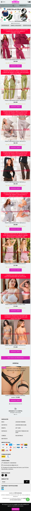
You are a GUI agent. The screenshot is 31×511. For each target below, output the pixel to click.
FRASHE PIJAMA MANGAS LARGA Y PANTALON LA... (15, 59)
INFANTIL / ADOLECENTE (16, 25)
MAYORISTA (4, 438)
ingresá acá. (26, 498)
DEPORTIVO (4, 425)
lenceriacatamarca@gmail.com (10, 465)
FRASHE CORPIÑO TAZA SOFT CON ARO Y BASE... (15, 304)
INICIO (3, 422)
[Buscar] (13, 5)
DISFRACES (4, 431)
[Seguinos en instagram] (3, 475)
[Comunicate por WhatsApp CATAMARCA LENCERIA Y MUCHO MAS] (27, 499)
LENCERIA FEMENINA (20, 422)
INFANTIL (4, 428)
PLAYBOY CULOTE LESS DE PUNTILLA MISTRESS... (15, 395)
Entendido (15, 509)
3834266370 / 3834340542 (9, 462)
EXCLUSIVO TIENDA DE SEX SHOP (22, 431)
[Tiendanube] (15, 493)
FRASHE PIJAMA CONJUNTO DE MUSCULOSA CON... (15, 263)
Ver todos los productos (15, 357)
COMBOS (4, 435)
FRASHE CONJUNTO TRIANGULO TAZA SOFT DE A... (15, 345)
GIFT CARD (18, 428)
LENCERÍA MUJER (5, 25)
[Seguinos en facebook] (6, 475)
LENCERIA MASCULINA (20, 425)
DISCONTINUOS (19, 435)
